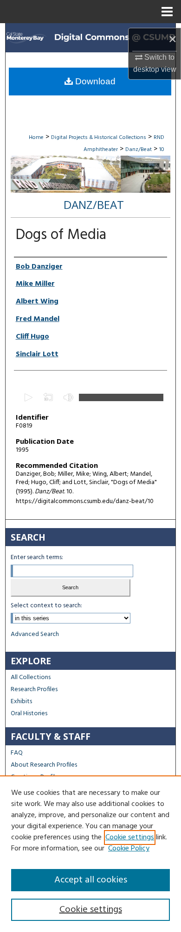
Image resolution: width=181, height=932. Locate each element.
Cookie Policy (128, 849)
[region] (90, 853)
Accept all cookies (90, 880)
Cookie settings (129, 837)
